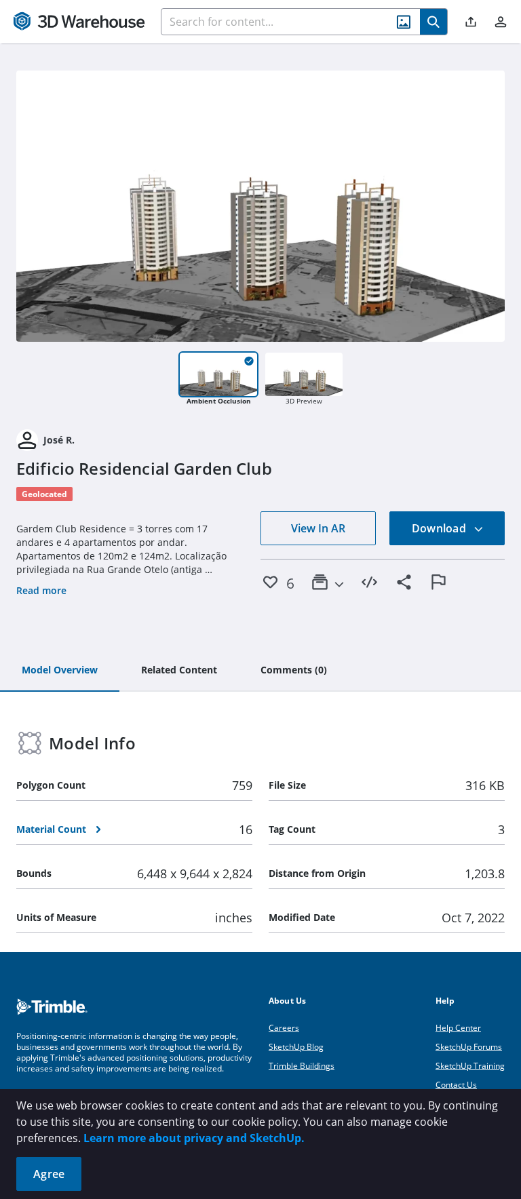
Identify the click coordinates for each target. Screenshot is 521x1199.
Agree (48, 1173)
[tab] (59, 671)
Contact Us (456, 1084)
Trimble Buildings (301, 1066)
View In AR (318, 528)
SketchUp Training (470, 1066)
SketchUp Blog (296, 1047)
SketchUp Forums (469, 1047)
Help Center (458, 1028)
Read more (41, 590)
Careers (284, 1028)
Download (440, 528)
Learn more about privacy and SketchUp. (194, 1138)
